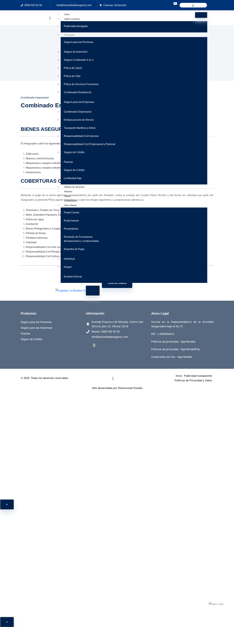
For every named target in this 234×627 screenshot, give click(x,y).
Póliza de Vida (72, 76)
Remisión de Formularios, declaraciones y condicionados (81, 239)
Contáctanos (70, 200)
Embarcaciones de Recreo (79, 119)
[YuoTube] (175, 3)
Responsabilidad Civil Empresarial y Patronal (89, 144)
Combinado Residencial (77, 92)
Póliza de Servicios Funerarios (81, 84)
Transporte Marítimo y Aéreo (80, 128)
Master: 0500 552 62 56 (106, 331)
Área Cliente (70, 205)
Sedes (67, 196)
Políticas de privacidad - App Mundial (173, 341)
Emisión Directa (73, 276)
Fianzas (68, 162)
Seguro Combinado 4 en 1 (79, 60)
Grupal (67, 267)
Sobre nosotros (72, 19)
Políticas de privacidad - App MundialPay (175, 349)
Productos (69, 35)
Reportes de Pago (74, 249)
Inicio (67, 14)
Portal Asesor (71, 220)
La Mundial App (73, 178)
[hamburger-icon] (201, 15)
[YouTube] (94, 345)
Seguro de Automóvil (75, 51)
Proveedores (71, 228)
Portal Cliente (71, 212)
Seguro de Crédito (74, 152)
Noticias (68, 191)
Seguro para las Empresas (79, 102)
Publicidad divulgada (76, 26)
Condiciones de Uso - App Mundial (171, 356)
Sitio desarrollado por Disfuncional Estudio (117, 388)
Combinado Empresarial (77, 111)
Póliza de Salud (73, 68)
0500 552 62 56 (33, 5)
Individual (69, 258)
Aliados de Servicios (74, 187)
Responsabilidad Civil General (81, 136)
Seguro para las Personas (78, 42)
